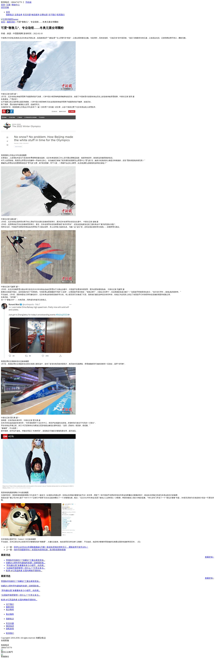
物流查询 (35, 15)
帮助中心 (16, 5)
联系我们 (61, 15)
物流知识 (10, 626)
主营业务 (18, 15)
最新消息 (11, 22)
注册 (8, 5)
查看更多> (209, 557)
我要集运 (10, 15)
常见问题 (27, 15)
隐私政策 (10, 629)
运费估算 (44, 15)
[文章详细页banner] (9, 19)
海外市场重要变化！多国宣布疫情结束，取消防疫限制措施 (40, 550)
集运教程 (10, 609)
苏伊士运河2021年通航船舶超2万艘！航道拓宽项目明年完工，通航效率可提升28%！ (51, 547)
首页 (8, 12)
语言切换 (5, 7)
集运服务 (10, 614)
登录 (3, 5)
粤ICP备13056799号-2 (55, 638)
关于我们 (52, 15)
